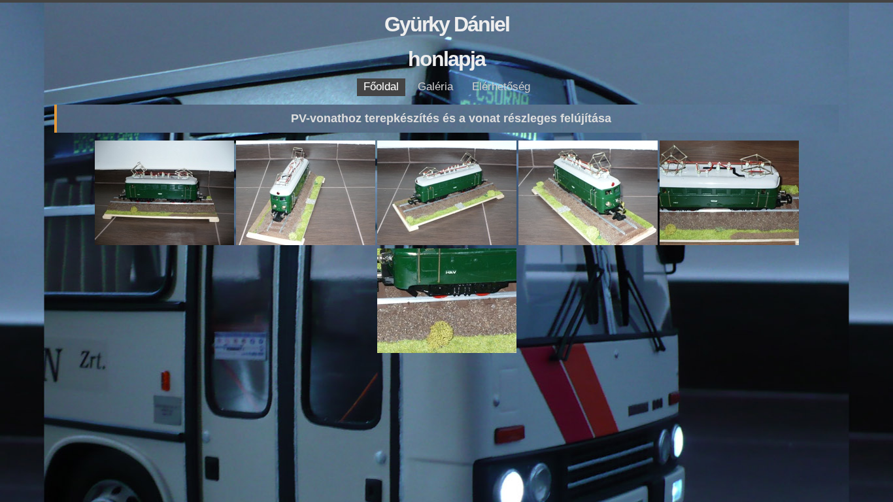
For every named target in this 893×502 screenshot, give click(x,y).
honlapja (446, 59)
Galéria (435, 86)
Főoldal (381, 86)
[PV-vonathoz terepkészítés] (165, 242)
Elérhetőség (501, 86)
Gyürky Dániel (446, 24)
